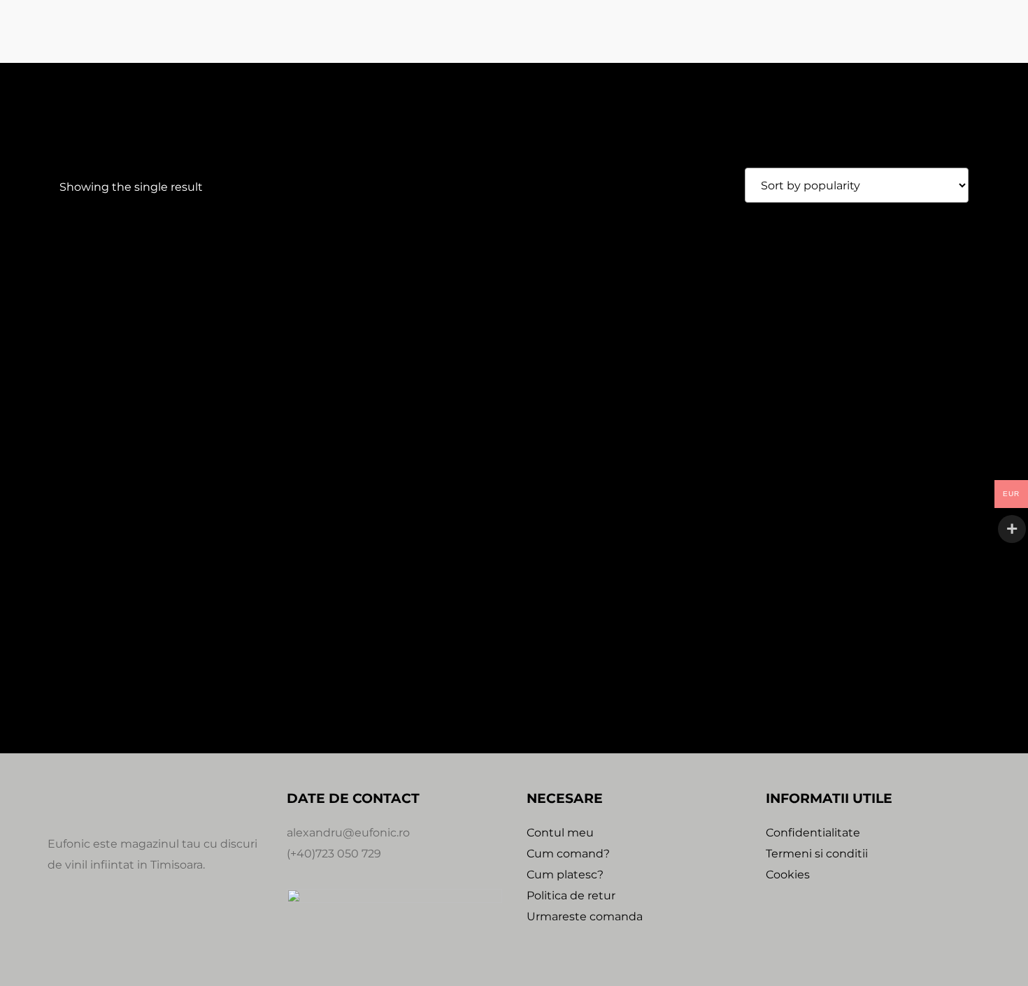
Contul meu (560, 832)
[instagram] (92, 928)
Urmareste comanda (585, 916)
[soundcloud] (126, 928)
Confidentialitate (813, 832)
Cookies (788, 874)
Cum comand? (568, 853)
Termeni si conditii (817, 853)
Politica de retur (571, 895)
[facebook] (59, 928)
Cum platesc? (565, 874)
